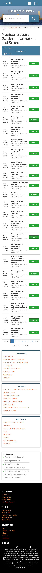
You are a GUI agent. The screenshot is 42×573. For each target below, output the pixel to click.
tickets (34, 63)
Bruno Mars (5, 495)
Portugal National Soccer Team (16, 408)
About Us (5, 535)
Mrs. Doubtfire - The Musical (14, 428)
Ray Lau (6, 438)
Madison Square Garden (9, 515)
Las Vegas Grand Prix (11, 395)
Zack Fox (6, 444)
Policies (4, 533)
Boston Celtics (6, 497)
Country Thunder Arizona (13, 359)
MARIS (5, 431)
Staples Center (6, 520)
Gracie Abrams (8, 372)
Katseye (6, 378)
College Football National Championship (19, 389)
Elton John (7, 366)
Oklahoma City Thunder (12, 402)
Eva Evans (7, 425)
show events (21, 346)
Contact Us (5, 538)
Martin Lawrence (10, 441)
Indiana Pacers (9, 392)
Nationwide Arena (7, 517)
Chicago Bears (6, 499)
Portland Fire (8, 405)
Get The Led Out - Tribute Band (15, 363)
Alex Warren (8, 375)
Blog (3, 528)
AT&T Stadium (6, 510)
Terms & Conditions (8, 531)
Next (37, 341)
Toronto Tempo (9, 411)
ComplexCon (8, 356)
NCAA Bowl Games (10, 399)
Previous (6, 341)
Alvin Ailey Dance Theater (13, 422)
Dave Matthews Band (11, 369)
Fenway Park (6, 513)
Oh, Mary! (6, 435)
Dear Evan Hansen (8, 502)
